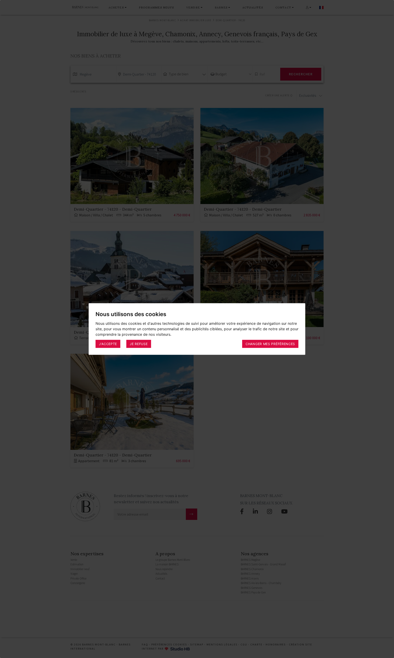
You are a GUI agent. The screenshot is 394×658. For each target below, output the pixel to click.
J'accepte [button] (108, 344)
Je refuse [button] (139, 344)
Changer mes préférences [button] (270, 344)
